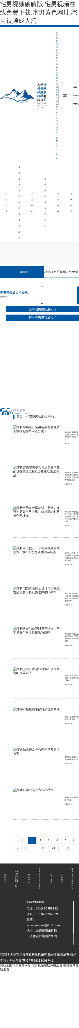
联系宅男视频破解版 (72, 878)
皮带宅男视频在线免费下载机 (19, 202)
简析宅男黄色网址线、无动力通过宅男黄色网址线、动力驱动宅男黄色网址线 (72, 516)
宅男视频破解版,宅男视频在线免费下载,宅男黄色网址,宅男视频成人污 (38, 12)
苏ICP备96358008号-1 (38, 960)
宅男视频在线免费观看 (47, 965)
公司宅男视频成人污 (42, 309)
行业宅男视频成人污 (42, 317)
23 (43, 848)
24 (53, 848)
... (34, 848)
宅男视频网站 (21, 965)
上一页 (21, 840)
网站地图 (6, 965)
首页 (19, 416)
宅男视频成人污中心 (42, 416)
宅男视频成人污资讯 (45, 202)
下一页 (66, 848)
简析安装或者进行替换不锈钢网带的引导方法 (72, 677)
